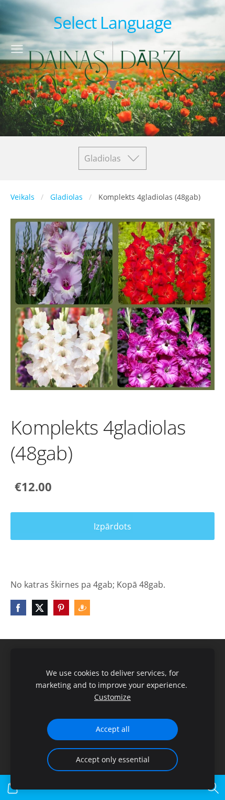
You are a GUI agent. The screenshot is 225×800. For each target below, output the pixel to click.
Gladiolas (66, 197)
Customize (112, 697)
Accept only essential (113, 759)
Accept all (113, 729)
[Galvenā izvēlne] (17, 49)
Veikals (22, 197)
